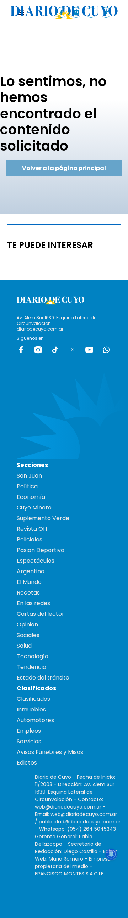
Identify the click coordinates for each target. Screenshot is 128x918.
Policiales (29, 539)
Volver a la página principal (64, 168)
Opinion (27, 624)
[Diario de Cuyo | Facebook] (61, 12)
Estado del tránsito (43, 678)
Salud (24, 646)
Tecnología (32, 656)
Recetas (28, 592)
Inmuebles (31, 709)
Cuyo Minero (34, 507)
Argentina (30, 571)
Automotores (35, 720)
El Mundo (29, 582)
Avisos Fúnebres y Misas (50, 752)
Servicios (29, 741)
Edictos (27, 763)
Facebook (21, 349)
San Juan (29, 476)
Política (27, 486)
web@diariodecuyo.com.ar (68, 806)
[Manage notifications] (111, 854)
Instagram (38, 349)
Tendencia (31, 667)
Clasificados (33, 699)
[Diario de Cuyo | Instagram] (76, 12)
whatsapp (106, 349)
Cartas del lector (40, 614)
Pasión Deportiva (40, 550)
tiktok (55, 349)
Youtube (89, 349)
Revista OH (32, 529)
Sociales (28, 635)
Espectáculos (35, 561)
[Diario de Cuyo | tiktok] (106, 12)
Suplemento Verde (43, 518)
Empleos (29, 731)
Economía (31, 497)
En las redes (33, 603)
